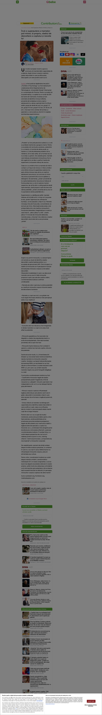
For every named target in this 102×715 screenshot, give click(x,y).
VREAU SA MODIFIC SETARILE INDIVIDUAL (91, 705)
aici (16, 708)
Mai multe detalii (39, 700)
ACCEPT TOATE (91, 701)
